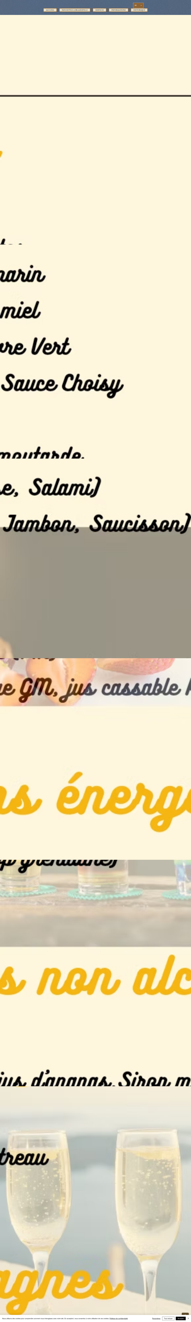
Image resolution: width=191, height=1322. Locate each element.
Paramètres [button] (156, 1318)
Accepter (181, 1318)
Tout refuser (168, 1318)
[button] (118, 10)
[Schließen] (188, 1318)
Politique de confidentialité (119, 1318)
